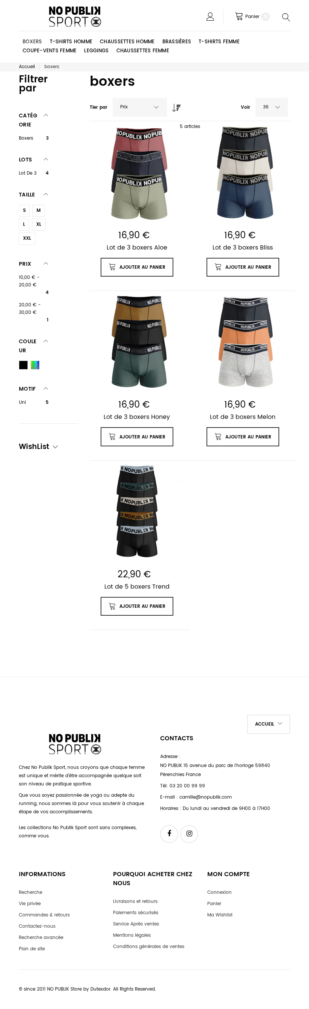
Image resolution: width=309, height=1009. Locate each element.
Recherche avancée (41, 937)
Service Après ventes (136, 924)
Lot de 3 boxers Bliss (243, 248)
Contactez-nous (37, 926)
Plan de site (32, 949)
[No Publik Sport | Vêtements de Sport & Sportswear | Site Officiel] (75, 16)
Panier (214, 903)
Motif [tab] (27, 389)
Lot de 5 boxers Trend (137, 587)
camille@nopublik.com (205, 797)
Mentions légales (132, 935)
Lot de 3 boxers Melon (242, 417)
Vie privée (30, 903)
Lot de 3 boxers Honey (137, 417)
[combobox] (140, 107)
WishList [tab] (34, 448)
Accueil (27, 66)
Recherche (30, 892)
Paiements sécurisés (135, 912)
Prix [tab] (25, 264)
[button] (268, 724)
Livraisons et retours (135, 901)
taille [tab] (27, 194)
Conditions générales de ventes (148, 946)
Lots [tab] (25, 159)
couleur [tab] (28, 346)
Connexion (219, 892)
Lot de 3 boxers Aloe (137, 248)
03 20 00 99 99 (187, 786)
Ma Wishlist (220, 915)
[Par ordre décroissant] (174, 106)
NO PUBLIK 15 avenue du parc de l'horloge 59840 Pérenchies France (215, 770)
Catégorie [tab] (28, 120)
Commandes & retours (44, 915)
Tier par (98, 107)
